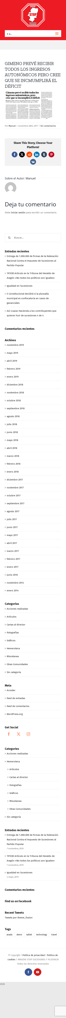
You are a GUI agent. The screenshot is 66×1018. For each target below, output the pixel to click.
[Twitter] (19, 734)
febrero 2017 (13, 559)
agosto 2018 (13, 416)
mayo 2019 (12, 352)
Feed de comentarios (18, 706)
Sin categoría (14, 672)
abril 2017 (12, 543)
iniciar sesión (18, 212)
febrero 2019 (13, 368)
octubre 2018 (14, 400)
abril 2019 (12, 360)
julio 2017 (12, 519)
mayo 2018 (12, 440)
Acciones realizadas (17, 608)
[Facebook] (9, 734)
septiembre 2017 (15, 503)
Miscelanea (13, 656)
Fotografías (13, 632)
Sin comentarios (48, 126)
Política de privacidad (33, 955)
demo (19, 934)
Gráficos (11, 640)
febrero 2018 (13, 463)
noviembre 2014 (15, 582)
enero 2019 (13, 376)
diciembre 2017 (15, 479)
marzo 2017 (13, 551)
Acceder (11, 690)
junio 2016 (12, 574)
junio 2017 (12, 527)
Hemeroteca (13, 648)
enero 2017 (12, 566)
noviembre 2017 (15, 487)
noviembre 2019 (15, 345)
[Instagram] (28, 734)
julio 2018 (12, 424)
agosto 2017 (13, 511)
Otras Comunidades (17, 664)
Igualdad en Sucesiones (19, 285)
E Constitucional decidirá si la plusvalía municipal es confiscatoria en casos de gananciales (28, 298)
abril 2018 (12, 448)
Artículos (11, 616)
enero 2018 (13, 471)
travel (54, 934)
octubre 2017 (14, 495)
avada (9, 934)
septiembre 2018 (16, 408)
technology (41, 934)
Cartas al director (16, 624)
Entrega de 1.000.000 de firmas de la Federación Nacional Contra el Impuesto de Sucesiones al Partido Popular (32, 261)
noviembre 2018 (15, 392)
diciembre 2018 (15, 384)
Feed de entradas (16, 698)
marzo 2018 (13, 456)
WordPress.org (15, 714)
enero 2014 (13, 590)
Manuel (12, 126)
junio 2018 (12, 432)
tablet (29, 934)
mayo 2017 (12, 535)
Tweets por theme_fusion (19, 917)
